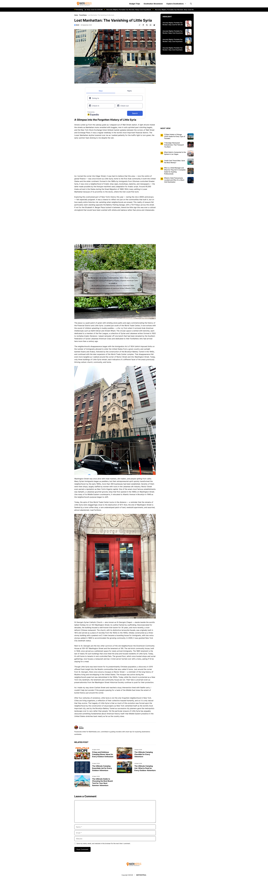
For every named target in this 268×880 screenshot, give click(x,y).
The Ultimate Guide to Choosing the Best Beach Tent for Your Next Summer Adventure (102, 782)
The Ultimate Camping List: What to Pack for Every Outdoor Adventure (145, 768)
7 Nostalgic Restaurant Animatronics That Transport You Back (174, 145)
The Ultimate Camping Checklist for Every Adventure (143, 754)
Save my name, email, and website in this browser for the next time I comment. (103, 843)
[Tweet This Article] (146, 25)
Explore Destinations (175, 4)
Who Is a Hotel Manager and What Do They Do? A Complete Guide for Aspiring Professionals (175, 171)
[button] (191, 3)
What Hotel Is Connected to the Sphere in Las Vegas (175, 153)
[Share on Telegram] (154, 25)
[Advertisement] (115, 157)
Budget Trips (134, 4)
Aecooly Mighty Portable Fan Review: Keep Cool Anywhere (100, 10)
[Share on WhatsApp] (150, 25)
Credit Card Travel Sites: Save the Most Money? (174, 161)
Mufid (77, 25)
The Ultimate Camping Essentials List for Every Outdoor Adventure (102, 768)
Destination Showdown (153, 4)
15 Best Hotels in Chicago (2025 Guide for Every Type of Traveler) (174, 136)
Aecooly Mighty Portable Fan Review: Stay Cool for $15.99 (173, 23)
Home (76, 15)
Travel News (83, 15)
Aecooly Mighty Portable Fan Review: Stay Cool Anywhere (148, 10)
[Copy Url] (139, 25)
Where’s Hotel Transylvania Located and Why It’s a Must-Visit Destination (174, 180)
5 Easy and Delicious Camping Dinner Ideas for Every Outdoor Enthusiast (102, 754)
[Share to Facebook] (143, 25)
